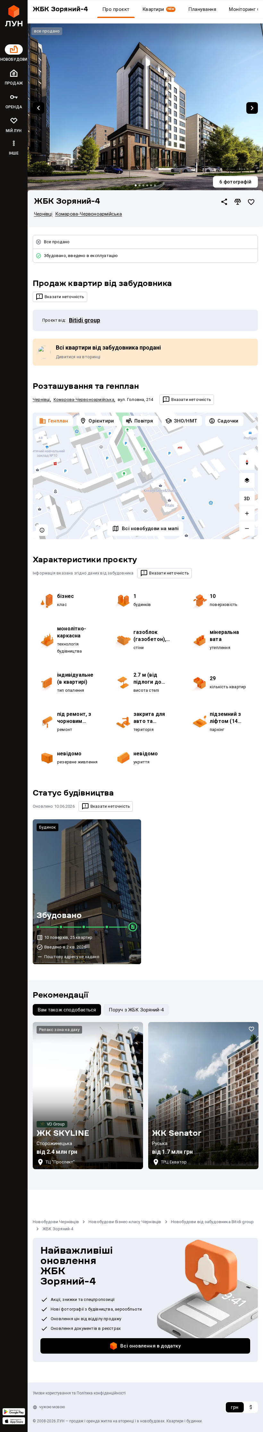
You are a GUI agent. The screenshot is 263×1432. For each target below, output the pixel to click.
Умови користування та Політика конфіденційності (79, 1393)
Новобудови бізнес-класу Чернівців (125, 1221)
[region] (145, 476)
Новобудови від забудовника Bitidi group (212, 1221)
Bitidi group (84, 320)
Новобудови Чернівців (56, 1221)
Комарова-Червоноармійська (88, 214)
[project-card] (88, 1095)
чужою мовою (52, 1407)
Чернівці (43, 214)
